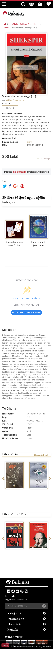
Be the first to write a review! (27, 312)
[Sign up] (44, 606)
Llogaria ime (15, 624)
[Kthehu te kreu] (5, 24)
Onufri (29, 142)
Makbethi (14, 551)
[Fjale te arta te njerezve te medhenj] (38, 225)
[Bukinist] (13, 14)
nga (3, 100)
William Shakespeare (16, 100)
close (5, 645)
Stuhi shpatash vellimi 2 (14, 492)
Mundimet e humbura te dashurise (39, 553)
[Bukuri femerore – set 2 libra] (14, 225)
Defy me (38, 491)
